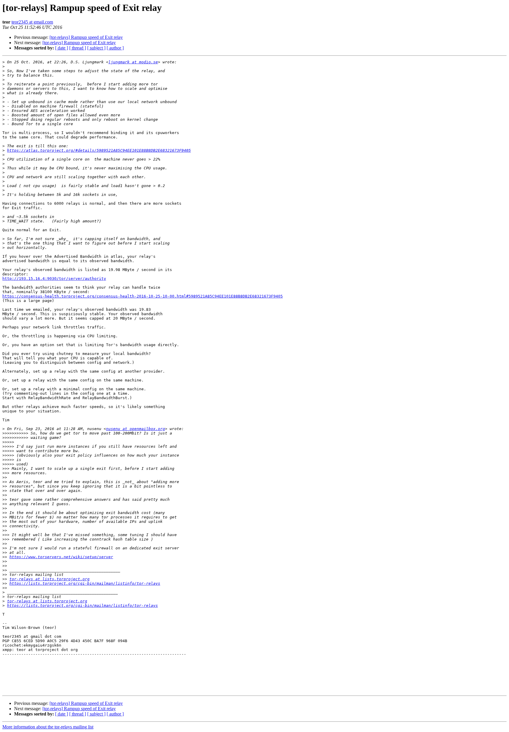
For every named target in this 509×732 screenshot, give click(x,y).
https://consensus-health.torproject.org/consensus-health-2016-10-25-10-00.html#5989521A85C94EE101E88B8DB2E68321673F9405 (142, 296)
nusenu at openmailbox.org (135, 429)
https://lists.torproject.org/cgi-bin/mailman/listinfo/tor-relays (84, 583)
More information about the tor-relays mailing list (47, 726)
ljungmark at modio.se (133, 62)
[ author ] (115, 47)
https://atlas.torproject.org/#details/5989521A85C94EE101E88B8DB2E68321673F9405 (99, 150)
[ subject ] (96, 47)
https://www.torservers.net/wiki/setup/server (61, 557)
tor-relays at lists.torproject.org (49, 579)
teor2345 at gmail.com (32, 21)
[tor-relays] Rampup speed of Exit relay (86, 37)
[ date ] (61, 47)
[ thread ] (77, 47)
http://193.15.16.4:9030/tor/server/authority (54, 278)
